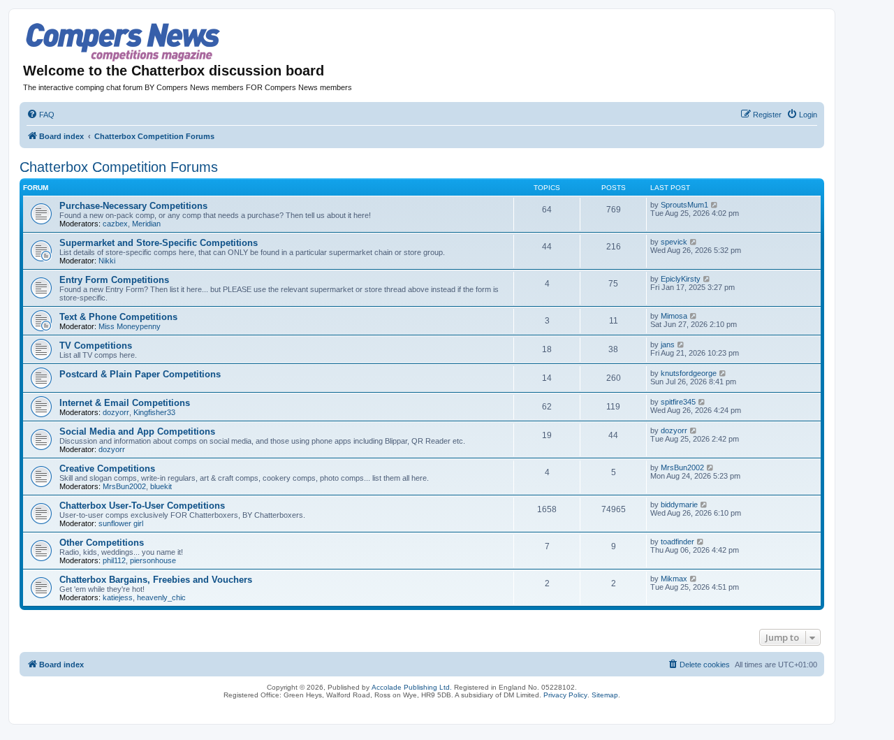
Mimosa (674, 316)
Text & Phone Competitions (118, 317)
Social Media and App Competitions (137, 431)
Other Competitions (101, 542)
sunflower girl (120, 523)
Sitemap (605, 695)
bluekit (161, 486)
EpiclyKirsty (681, 279)
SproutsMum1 (684, 205)
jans (668, 344)
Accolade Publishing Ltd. (412, 687)
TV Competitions (95, 345)
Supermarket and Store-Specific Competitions (158, 243)
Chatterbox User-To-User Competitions (142, 505)
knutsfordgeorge (689, 373)
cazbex (115, 223)
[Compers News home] (123, 42)
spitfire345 (678, 402)
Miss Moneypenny (129, 326)
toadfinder (677, 541)
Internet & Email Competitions (124, 403)
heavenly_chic (161, 597)
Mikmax (674, 578)
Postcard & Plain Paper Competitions (140, 374)
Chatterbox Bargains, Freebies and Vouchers (155, 579)
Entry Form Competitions (114, 280)
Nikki (106, 260)
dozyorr (116, 412)
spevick (674, 242)
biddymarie (679, 504)
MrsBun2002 (124, 486)
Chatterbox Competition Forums (119, 167)
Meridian (146, 223)
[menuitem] (40, 114)
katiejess (118, 597)
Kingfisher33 (154, 412)
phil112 (114, 560)
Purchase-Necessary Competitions (133, 206)
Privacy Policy (565, 695)
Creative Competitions (107, 468)
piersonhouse (153, 560)
